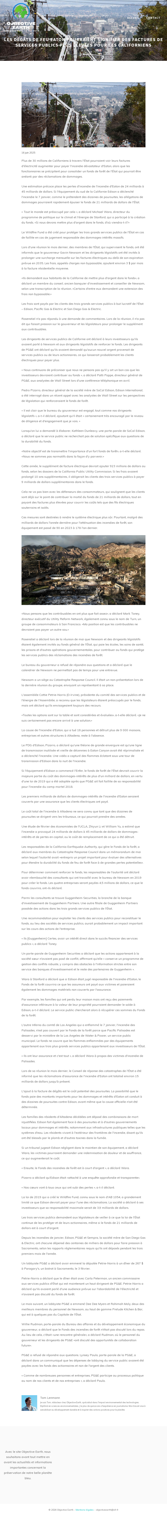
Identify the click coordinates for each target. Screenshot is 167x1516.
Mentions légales (85, 1509)
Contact (153, 18)
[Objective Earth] (21, 17)
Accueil (133, 18)
